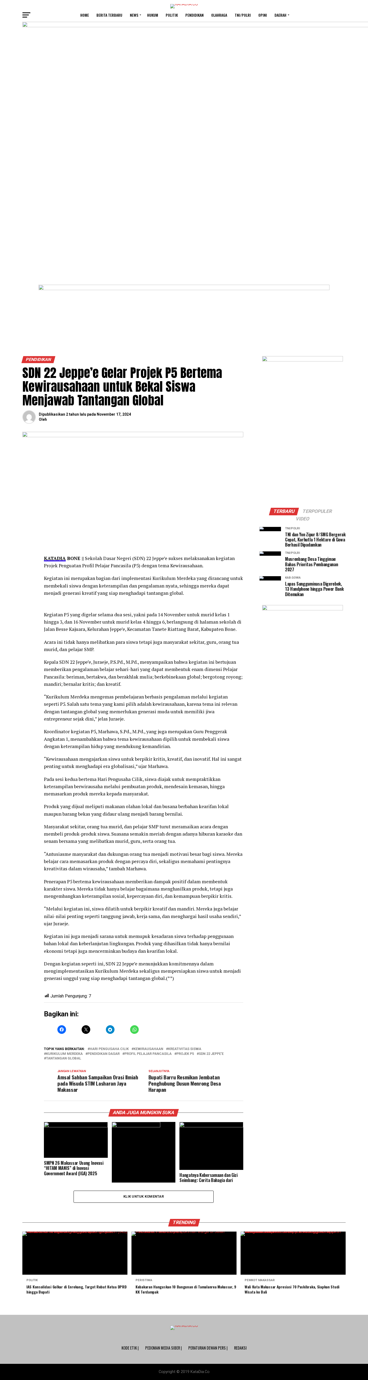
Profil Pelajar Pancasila (148, 1054)
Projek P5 (185, 1054)
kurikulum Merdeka (64, 1054)
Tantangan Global (63, 1058)
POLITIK (172, 15)
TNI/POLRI (243, 15)
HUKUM (152, 15)
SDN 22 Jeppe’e (211, 1054)
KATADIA (55, 558)
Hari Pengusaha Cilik (109, 1049)
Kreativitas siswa (184, 1049)
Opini (262, 15)
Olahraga (219, 15)
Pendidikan (194, 15)
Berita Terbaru (109, 15)
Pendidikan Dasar (104, 1054)
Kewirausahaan (148, 1049)
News (134, 15)
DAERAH (280, 15)
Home (84, 15)
